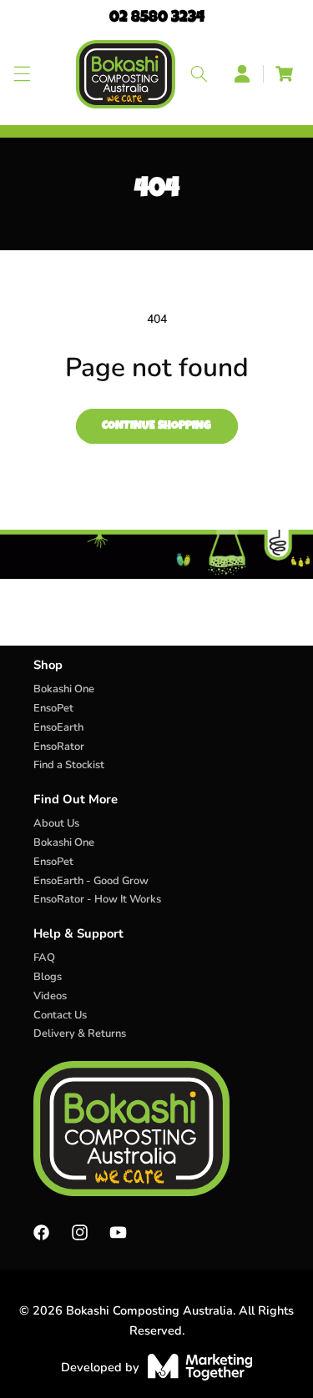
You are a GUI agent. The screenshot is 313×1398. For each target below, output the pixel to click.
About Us (56, 823)
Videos (50, 995)
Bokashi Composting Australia (149, 1310)
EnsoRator (58, 746)
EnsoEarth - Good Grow (91, 880)
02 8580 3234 (156, 19)
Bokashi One (63, 688)
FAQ (44, 957)
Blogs (47, 976)
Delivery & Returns (79, 1033)
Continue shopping (156, 426)
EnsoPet (53, 708)
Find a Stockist (68, 764)
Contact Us (60, 1015)
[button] (22, 74)
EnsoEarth (58, 727)
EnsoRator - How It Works (97, 899)
